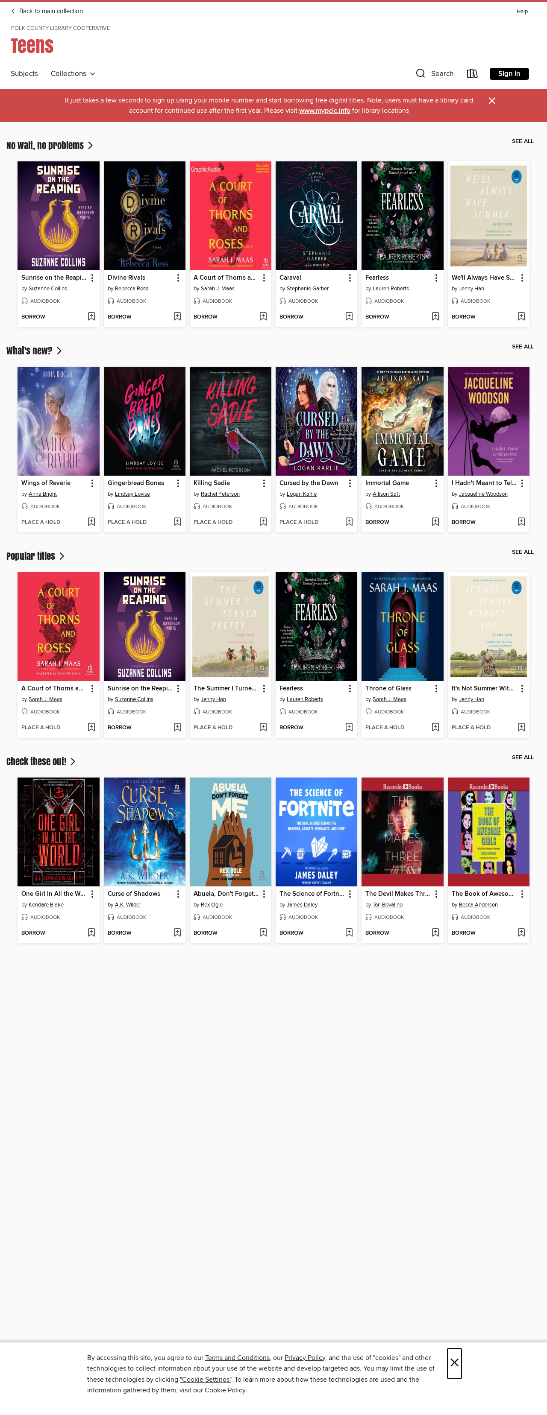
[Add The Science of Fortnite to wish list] (349, 933)
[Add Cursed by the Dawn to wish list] (349, 522)
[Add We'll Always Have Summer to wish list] (521, 317)
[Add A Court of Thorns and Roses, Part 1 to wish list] (263, 317)
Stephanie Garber (308, 288)
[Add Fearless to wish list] (435, 317)
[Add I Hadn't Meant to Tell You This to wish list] (521, 522)
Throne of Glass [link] (388, 689)
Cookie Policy (225, 1390)
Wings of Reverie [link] (46, 483)
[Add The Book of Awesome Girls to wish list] (521, 933)
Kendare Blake (46, 904)
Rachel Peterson (220, 494)
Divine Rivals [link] (126, 278)
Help (522, 12)
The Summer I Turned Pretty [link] (226, 689)
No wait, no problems (46, 145)
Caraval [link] (290, 278)
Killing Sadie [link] (212, 483)
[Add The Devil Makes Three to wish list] (435, 933)
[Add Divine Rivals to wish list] (177, 317)
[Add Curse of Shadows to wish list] (177, 933)
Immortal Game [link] (387, 483)
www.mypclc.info (324, 110)
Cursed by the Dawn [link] (308, 483)
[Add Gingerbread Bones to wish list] (177, 522)
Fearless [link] (377, 278)
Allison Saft (386, 494)
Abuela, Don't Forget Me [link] (226, 894)
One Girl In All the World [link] (54, 894)
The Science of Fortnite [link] (312, 894)
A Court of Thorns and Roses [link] (54, 689)
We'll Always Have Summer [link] (485, 278)
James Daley (302, 904)
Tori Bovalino (388, 904)
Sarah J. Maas (218, 288)
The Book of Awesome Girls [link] (485, 894)
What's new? (30, 350)
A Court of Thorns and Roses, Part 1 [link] (226, 278)
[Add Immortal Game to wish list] (435, 522)
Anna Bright (43, 494)
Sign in (509, 74)
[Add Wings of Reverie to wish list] (91, 522)
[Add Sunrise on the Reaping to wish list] (91, 317)
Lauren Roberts (391, 288)
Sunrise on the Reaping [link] (54, 278)
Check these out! (37, 761)
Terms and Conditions (237, 1358)
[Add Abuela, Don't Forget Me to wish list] (263, 933)
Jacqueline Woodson (483, 494)
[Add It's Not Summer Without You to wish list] (521, 728)
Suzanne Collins (48, 288)
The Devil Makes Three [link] (398, 894)
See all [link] (523, 141)
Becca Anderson (478, 904)
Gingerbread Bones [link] (136, 483)
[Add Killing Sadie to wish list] (263, 522)
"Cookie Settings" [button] (205, 1379)
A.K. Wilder (128, 904)
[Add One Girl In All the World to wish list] (91, 933)
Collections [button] (70, 74)
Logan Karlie (302, 494)
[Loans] (472, 75)
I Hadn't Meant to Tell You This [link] (485, 483)
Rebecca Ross (131, 288)
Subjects (24, 74)
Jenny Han (471, 288)
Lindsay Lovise (132, 494)
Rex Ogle (212, 904)
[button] (434, 75)
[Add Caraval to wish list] (349, 317)
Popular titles (31, 556)
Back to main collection (50, 11)
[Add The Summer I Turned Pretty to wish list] (263, 728)
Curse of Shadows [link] (134, 894)
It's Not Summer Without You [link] (485, 689)
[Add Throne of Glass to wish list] (435, 728)
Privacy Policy (305, 1358)
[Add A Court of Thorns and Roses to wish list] (91, 728)
